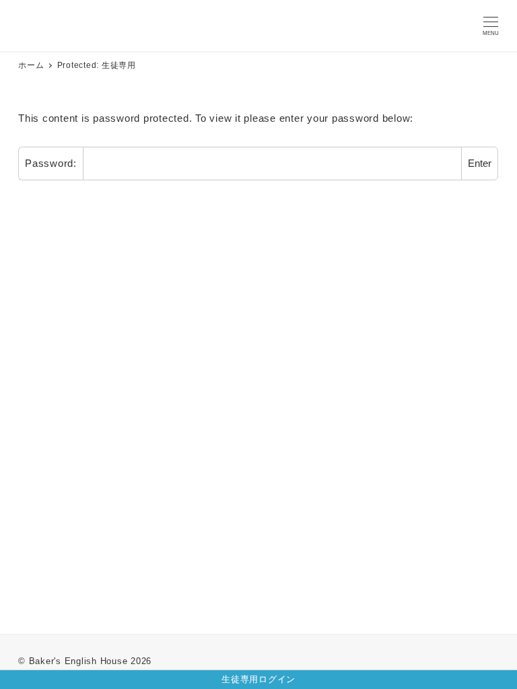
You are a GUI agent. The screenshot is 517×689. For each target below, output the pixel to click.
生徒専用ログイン (258, 679)
